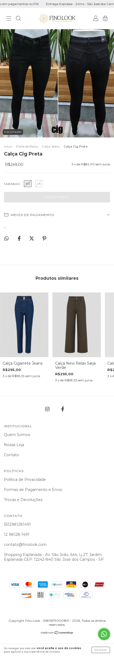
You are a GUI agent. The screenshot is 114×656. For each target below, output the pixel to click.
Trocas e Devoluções (23, 499)
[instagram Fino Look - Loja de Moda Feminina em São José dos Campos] (48, 409)
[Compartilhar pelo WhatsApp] (6, 238)
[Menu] (8, 19)
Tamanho (12, 184)
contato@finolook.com (25, 544)
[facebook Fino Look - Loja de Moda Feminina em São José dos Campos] (63, 409)
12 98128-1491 (16, 534)
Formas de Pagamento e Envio (33, 489)
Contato (11, 454)
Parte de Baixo (27, 146)
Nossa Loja (14, 444)
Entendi (100, 650)
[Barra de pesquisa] (18, 19)
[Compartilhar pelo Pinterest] (44, 238)
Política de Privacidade (25, 479)
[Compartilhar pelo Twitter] (32, 238)
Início (8, 146)
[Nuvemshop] (57, 633)
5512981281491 (17, 524)
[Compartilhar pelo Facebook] (20, 238)
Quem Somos (17, 434)
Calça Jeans (51, 146)
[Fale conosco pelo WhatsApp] (104, 634)
